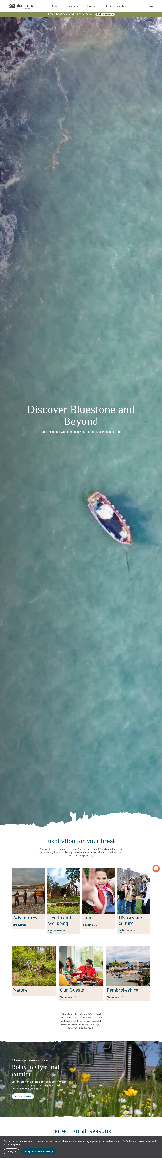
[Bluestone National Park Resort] (21, 6)
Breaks (54, 6)
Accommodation (72, 6)
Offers (108, 6)
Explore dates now (105, 14)
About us (121, 6)
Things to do (92, 6)
